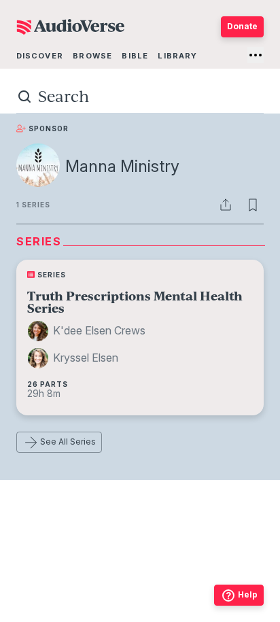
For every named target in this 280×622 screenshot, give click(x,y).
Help (248, 594)
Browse (92, 56)
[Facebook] (80, 584)
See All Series (68, 441)
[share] (226, 204)
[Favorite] (253, 204)
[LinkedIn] (200, 584)
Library (177, 56)
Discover (39, 56)
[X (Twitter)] (140, 584)
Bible (135, 56)
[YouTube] (170, 584)
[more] (255, 55)
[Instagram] (110, 584)
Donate (242, 26)
